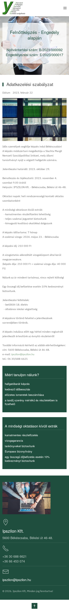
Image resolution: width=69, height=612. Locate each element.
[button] (65, 8)
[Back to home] (13, 8)
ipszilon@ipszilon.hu (22, 354)
